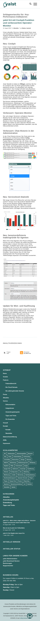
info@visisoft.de (25, 618)
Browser (30, 453)
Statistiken (7, 487)
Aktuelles (16, 28)
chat (5, 456)
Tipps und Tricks (11, 415)
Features (5, 380)
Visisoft (5, 423)
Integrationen (10, 408)
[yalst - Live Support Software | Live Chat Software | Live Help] (16, 4)
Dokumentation (10, 404)
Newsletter (9, 433)
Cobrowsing (26, 456)
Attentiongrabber (21, 453)
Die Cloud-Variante (11, 387)
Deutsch (29, 459)
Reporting (26, 481)
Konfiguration (14, 471)
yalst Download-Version (11, 561)
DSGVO (6, 462)
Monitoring (20, 474)
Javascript (23, 468)
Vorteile (5, 377)
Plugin (31, 477)
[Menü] (34, 4)
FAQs (12, 465)
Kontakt (5, 426)
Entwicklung (7, 502)
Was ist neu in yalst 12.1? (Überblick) (14, 528)
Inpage (26, 465)
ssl (24, 484)
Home (5, 373)
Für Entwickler (10, 419)
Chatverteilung (17, 456)
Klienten (6, 471)
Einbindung (13, 462)
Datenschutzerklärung (10, 437)
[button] (30, 616)
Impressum (6, 443)
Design (23, 459)
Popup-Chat (12, 481)
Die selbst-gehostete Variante (15, 391)
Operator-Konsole (22, 477)
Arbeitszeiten (11, 453)
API (5, 453)
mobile (14, 474)
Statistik (29, 484)
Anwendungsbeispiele (13, 412)
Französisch (18, 465)
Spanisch (6, 484)
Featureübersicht (11, 383)
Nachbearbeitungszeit (10, 477)
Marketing (26, 471)
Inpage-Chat (7, 468)
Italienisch (15, 468)
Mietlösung (7, 474)
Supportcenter (8, 565)
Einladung (32, 462)
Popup (5, 481)
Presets (20, 481)
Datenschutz (15, 459)
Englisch (6, 465)
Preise (5, 394)
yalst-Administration (10, 558)
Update (13, 487)
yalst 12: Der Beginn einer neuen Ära (14, 533)
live (21, 471)
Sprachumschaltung (16, 484)
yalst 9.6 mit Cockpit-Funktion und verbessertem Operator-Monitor (18, 23)
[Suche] (29, 4)
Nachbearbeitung (30, 474)
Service (5, 401)
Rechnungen (7, 563)
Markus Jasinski (26, 28)
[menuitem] (29, 4)
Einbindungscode (23, 462)
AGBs (5, 440)
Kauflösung (30, 468)
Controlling (7, 459)
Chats (9, 456)
